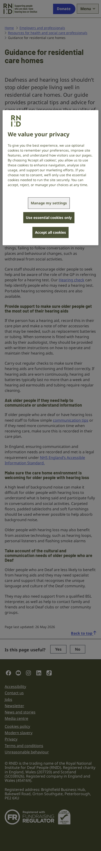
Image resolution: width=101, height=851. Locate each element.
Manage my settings (49, 203)
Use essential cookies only (49, 217)
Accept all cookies (50, 232)
